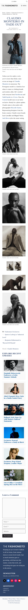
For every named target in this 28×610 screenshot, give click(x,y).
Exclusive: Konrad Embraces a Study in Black (14, 441)
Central (4, 100)
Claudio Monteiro (13, 349)
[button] (27, 2)
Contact (6, 588)
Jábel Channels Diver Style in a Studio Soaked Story (14, 397)
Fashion (8, 12)
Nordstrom (19, 94)
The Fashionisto (13, 28)
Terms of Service (21, 598)
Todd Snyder (6, 97)
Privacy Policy (12, 598)
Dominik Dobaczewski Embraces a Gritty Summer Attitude (12, 375)
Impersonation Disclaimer (14, 600)
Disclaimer (5, 598)
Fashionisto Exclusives (17, 12)
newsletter (15, 576)
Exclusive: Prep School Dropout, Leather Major (13, 462)
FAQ (4, 592)
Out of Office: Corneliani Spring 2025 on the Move (13, 483)
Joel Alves (5, 118)
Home (3, 12)
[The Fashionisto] (9, 5)
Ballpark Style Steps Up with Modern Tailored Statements (12, 419)
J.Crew (15, 97)
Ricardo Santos (16, 108)
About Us (6, 590)
